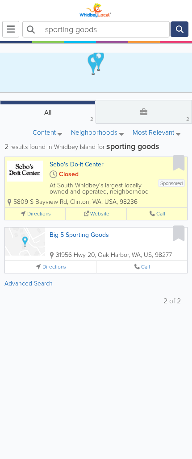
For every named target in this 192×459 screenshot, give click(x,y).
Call (160, 214)
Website (99, 214)
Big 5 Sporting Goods (79, 235)
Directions (39, 214)
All (68, 115)
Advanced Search (28, 283)
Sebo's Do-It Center (77, 164)
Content (45, 133)
